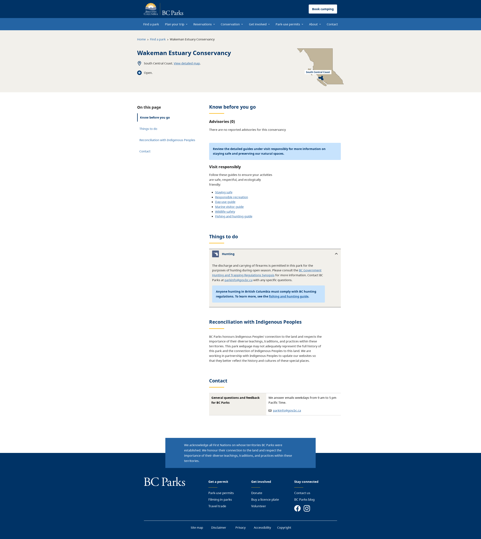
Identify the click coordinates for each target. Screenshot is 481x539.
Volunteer (258, 506)
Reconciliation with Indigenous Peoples (167, 140)
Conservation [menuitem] (230, 24)
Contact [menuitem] (332, 24)
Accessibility (262, 527)
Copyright (284, 527)
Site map (197, 527)
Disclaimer (218, 527)
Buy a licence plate (265, 499)
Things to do (148, 129)
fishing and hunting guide (288, 296)
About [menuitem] (313, 24)
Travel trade (217, 506)
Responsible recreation (231, 197)
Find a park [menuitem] (151, 24)
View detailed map (187, 63)
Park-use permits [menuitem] (288, 24)
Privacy (240, 527)
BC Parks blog (304, 499)
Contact (145, 151)
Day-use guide (225, 202)
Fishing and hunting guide (233, 216)
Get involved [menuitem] (258, 24)
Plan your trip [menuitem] (174, 24)
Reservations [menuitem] (202, 24)
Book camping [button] (323, 9)
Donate (256, 493)
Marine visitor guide (229, 207)
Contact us (302, 493)
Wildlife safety (225, 212)
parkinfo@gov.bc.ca (239, 280)
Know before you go (155, 117)
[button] (275, 254)
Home (141, 39)
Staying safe (223, 192)
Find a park (158, 39)
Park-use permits (221, 493)
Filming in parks (220, 499)
